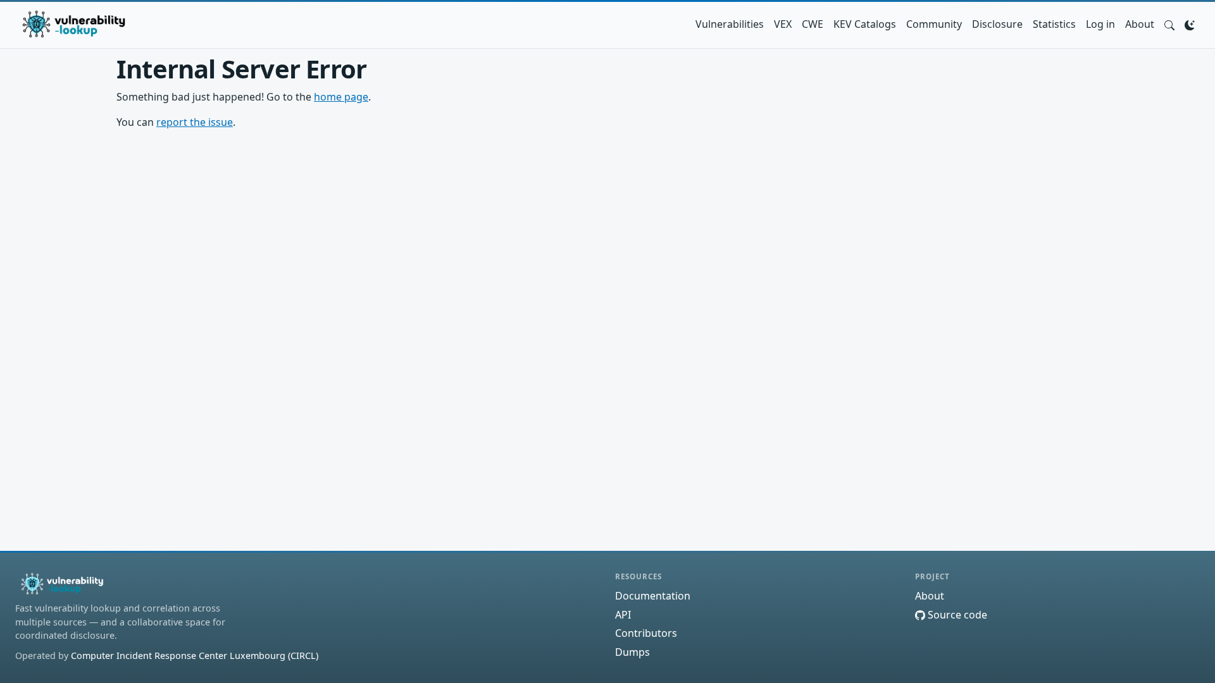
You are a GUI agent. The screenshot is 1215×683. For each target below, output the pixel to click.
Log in (1100, 24)
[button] (1169, 24)
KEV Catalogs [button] (864, 24)
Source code (956, 615)
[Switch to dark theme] (1190, 24)
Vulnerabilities (729, 24)
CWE (812, 24)
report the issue (194, 122)
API (623, 615)
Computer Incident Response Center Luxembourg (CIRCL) (194, 655)
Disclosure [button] (997, 24)
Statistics (1054, 24)
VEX (783, 24)
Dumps (632, 652)
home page (341, 97)
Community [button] (934, 24)
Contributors (646, 633)
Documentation (652, 596)
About (1139, 24)
